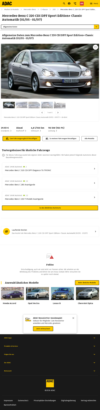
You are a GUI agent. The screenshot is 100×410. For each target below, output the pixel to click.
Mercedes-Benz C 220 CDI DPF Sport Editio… (78, 9)
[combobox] (47, 4)
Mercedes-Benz (30, 9)
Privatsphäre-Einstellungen (45, 400)
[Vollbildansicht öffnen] (95, 47)
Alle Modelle (89, 138)
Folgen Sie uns (9, 354)
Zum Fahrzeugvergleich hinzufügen (23, 138)
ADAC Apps (8, 338)
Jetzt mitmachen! (43, 329)
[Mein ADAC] (69, 3)
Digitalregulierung (68, 400)
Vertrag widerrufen (88, 400)
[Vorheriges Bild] (42, 112)
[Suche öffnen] (64, 3)
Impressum (8, 400)
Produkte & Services (11, 346)
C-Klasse (44, 9)
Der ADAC (7, 362)
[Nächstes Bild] (57, 112)
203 (54, 9)
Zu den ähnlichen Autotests (50, 208)
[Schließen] (73, 318)
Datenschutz (23, 400)
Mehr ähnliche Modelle (87, 283)
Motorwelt (8, 371)
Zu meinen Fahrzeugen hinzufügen (62, 138)
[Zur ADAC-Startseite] (7, 3)
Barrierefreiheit (10, 405)
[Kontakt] (75, 3)
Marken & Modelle (11, 9)
